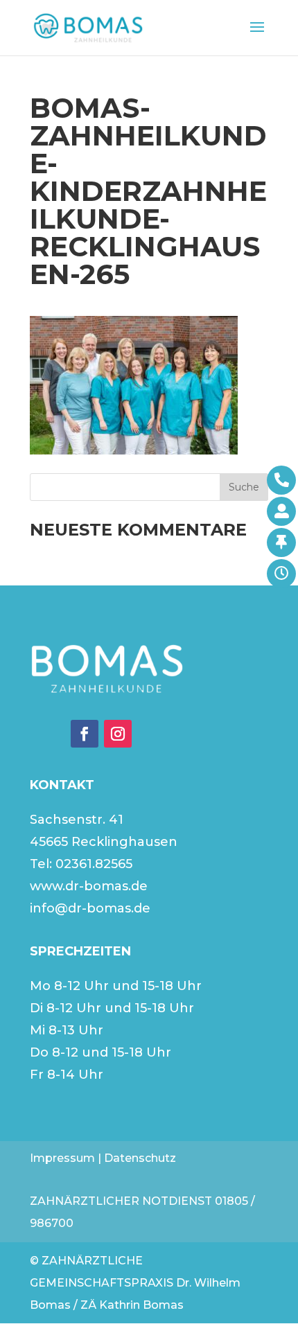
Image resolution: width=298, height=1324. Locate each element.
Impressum (62, 1158)
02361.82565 (93, 864)
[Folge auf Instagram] (118, 734)
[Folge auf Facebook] (84, 734)
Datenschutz (140, 1158)
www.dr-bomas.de (89, 886)
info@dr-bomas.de (90, 908)
